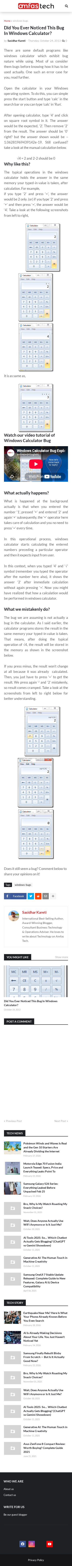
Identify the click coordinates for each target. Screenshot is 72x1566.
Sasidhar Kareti (34, 912)
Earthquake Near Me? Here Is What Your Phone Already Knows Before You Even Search (45, 1316)
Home (7, 20)
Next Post (60, 1121)
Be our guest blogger (15, 1514)
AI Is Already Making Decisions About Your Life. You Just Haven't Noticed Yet (44, 1336)
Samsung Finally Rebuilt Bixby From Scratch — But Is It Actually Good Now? (43, 1357)
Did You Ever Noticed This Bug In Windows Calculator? (30, 1003)
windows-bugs (20, 20)
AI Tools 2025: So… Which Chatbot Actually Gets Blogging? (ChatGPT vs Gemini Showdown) (45, 1241)
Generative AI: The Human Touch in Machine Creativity (45, 1259)
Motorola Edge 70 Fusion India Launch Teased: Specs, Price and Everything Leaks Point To (43, 1167)
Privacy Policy (36, 1560)
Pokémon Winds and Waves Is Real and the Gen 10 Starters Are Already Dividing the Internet (45, 1147)
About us (9, 1489)
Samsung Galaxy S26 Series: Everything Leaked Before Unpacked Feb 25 (40, 1187)
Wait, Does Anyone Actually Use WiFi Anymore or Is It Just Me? (43, 1222)
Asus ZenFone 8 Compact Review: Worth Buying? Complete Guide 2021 (44, 1447)
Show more (61, 957)
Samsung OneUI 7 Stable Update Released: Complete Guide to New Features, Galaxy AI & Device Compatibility (44, 1280)
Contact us (10, 1495)
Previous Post (14, 1121)
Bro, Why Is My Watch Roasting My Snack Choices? (45, 1206)
